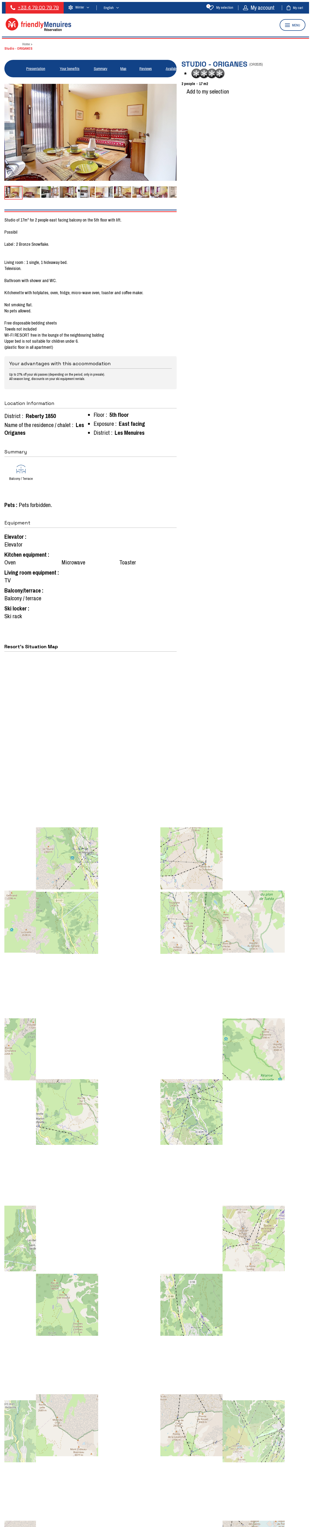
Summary (100, 68)
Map (123, 68)
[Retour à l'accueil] (38, 29)
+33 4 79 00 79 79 (38, 7)
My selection (220, 7)
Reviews (145, 68)
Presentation (35, 68)
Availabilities (175, 68)
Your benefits (69, 68)
